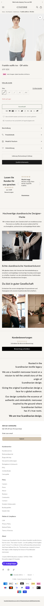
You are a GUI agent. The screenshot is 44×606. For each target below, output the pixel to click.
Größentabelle (37, 88)
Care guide (5, 474)
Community (5, 497)
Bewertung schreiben (22, 349)
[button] (18, 183)
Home (3, 11)
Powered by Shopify (26, 579)
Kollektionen (16, 11)
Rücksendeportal (7, 454)
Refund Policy (6, 527)
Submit (22, 439)
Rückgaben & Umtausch (9, 464)
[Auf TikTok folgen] (14, 570)
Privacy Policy (6, 524)
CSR (3, 520)
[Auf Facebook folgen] (3, 570)
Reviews (4, 494)
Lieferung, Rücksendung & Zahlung (22, 156)
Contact (4, 501)
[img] (9, 187)
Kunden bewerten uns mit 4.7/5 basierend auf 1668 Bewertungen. (22, 601)
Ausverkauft (22, 106)
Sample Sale (6, 511)
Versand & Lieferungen (9, 461)
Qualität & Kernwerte (22, 162)
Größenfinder (6, 471)
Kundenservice (7, 451)
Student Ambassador (9, 504)
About (4, 490)
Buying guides (6, 507)
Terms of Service (7, 530)
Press (4, 487)
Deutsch (30, 574)
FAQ (3, 467)
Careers (4, 484)
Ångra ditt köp (6, 457)
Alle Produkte (9, 11)
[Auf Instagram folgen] (8, 570)
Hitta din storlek (7, 83)
